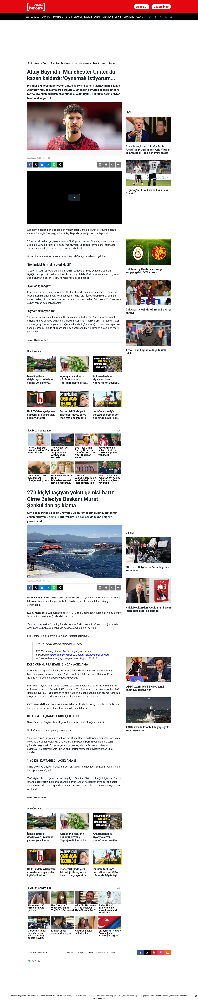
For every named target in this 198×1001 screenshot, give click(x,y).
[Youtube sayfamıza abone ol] (165, 17)
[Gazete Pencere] (36, 6)
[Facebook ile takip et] (155, 17)
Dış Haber (58, 17)
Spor (69, 17)
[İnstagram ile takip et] (150, 17)
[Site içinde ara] (170, 17)
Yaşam (139, 17)
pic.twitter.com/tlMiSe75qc (93, 654)
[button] (106, 164)
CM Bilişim (36, 961)
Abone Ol (141, 6)
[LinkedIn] (48, 164)
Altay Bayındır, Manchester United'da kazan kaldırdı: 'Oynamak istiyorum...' (84, 63)
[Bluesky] (42, 164)
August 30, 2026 (88, 658)
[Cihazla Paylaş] (60, 164)
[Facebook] (29, 164)
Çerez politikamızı (129, 996)
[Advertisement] (148, 85)
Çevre (118, 17)
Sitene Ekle (116, 953)
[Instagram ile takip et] (160, 952)
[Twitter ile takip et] (160, 17)
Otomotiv (129, 17)
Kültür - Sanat (92, 17)
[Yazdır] (100, 164)
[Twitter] (36, 164)
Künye (80, 953)
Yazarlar (107, 17)
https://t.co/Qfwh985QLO (62, 654)
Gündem (35, 17)
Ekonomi (46, 17)
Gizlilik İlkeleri (102, 953)
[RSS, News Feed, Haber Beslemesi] (167, 952)
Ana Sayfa (34, 63)
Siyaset (78, 17)
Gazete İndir (161, 6)
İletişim (90, 953)
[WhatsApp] (54, 164)
